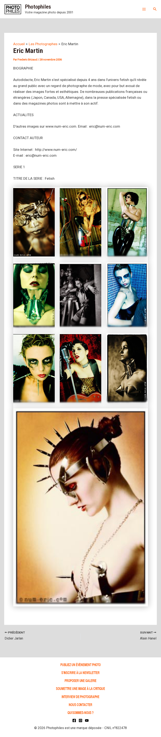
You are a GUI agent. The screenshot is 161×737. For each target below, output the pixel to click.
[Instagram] (80, 720)
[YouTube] (87, 720)
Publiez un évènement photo (80, 664)
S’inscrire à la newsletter (80, 672)
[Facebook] (74, 720)
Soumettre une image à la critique (80, 688)
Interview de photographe (81, 696)
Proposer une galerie (80, 680)
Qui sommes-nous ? (80, 712)
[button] (155, 9)
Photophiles (38, 7)
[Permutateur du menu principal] (144, 9)
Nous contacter (80, 704)
